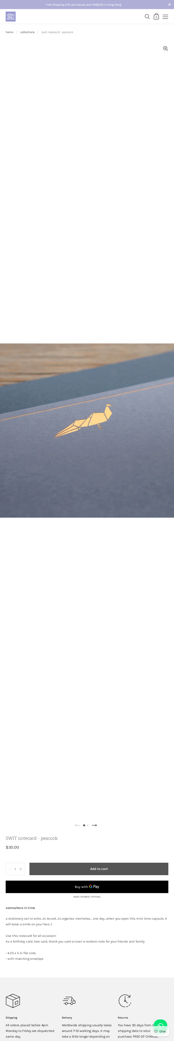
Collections (27, 32)
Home (9, 32)
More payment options (87, 897)
